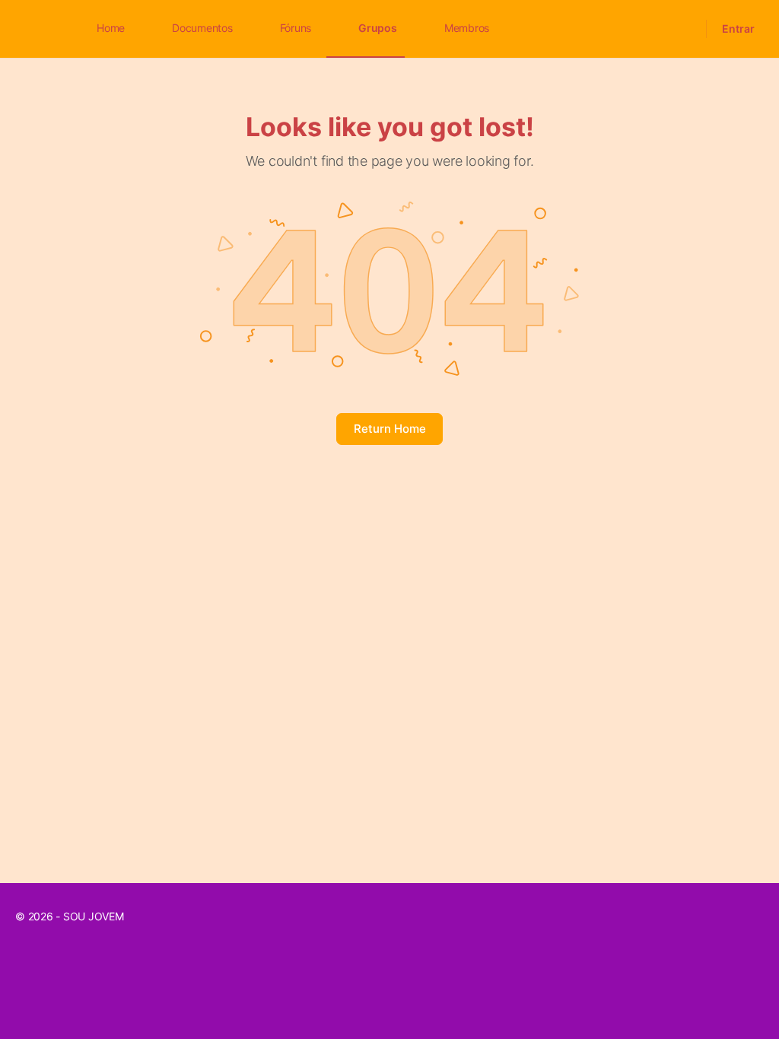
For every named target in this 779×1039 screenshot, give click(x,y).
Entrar (738, 28)
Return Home (390, 428)
